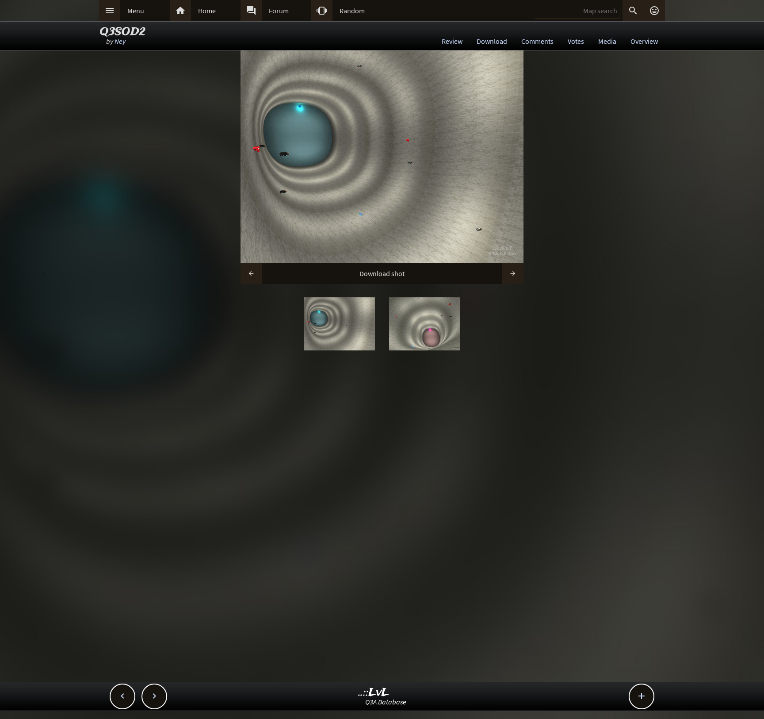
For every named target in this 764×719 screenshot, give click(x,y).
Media (607, 41)
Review (452, 41)
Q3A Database (385, 701)
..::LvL (374, 692)
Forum (279, 10)
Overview (644, 41)
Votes (576, 41)
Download (492, 41)
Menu (135, 10)
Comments (537, 41)
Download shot (382, 273)
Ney (120, 41)
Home (207, 10)
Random (352, 10)
